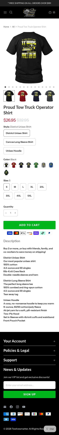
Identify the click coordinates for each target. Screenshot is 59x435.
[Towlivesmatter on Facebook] (13, 407)
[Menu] (5, 12)
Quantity (8, 206)
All (13, 26)
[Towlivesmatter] (29, 12)
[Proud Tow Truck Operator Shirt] (29, 57)
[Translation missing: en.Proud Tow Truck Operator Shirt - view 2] (22, 96)
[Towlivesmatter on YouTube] (25, 407)
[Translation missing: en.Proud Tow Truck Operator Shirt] (9, 96)
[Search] (11, 12)
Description (11, 241)
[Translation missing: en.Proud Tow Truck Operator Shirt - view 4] (50, 96)
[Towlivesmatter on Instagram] (19, 407)
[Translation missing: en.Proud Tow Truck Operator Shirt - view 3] (36, 96)
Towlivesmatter (20, 428)
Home (6, 26)
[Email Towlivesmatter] (6, 407)
